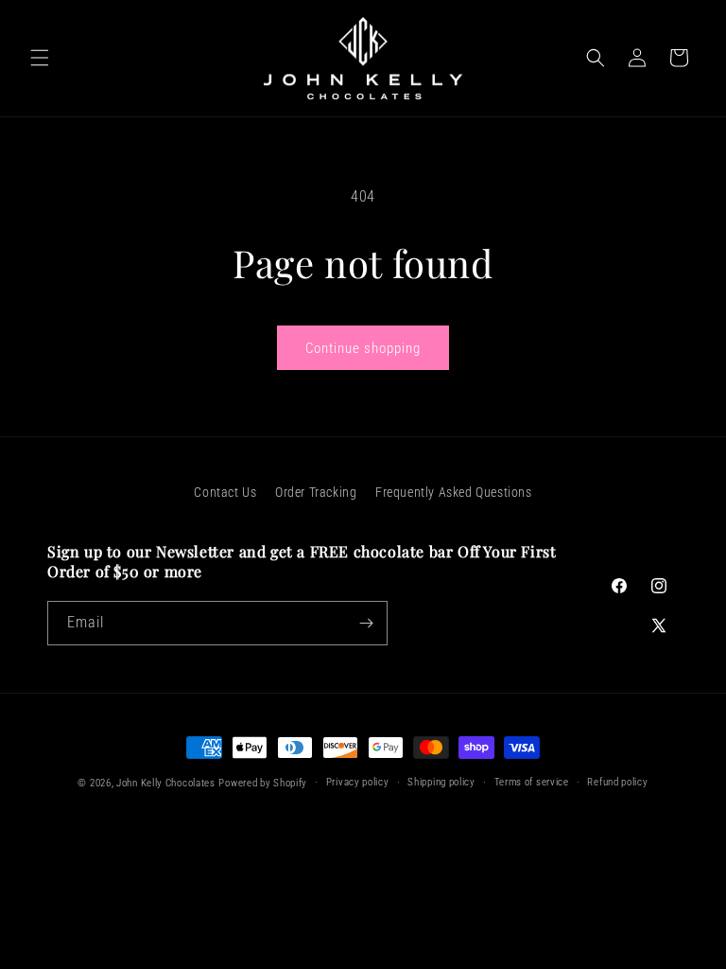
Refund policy (617, 782)
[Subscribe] (366, 623)
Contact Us (225, 492)
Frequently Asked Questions (453, 492)
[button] (39, 58)
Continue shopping (363, 348)
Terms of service (531, 782)
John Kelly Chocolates (166, 783)
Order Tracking (315, 492)
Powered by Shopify (262, 783)
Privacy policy (357, 782)
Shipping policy (441, 782)
